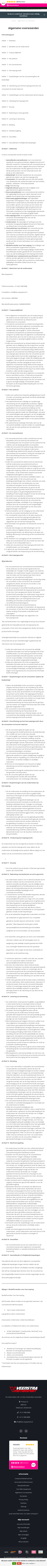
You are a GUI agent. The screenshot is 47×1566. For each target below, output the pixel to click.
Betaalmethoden (23, 1485)
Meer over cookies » (28, 1563)
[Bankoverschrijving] (6, 1552)
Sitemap (23, 1506)
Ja (14, 1563)
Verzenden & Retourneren (23, 1482)
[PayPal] (40, 1552)
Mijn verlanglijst (23, 1535)
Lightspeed (38, 1557)
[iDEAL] (20, 1552)
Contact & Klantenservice (23, 1478)
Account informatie (23, 1524)
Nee (19, 1563)
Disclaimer (23, 1496)
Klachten (24, 1503)
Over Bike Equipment (23, 1489)
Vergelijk (23, 1538)
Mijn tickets (23, 1531)
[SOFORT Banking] (13, 1552)
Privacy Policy (23, 1499)
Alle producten (23, 1542)
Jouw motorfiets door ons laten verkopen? (23, 1514)
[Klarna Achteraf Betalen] (34, 1552)
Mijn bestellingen (23, 1528)
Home (14, 21)
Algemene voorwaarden (23, 1492)
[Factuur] (27, 1552)
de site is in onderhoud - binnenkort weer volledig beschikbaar (23, 15)
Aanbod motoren (23, 1510)
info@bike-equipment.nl (24, 1422)
